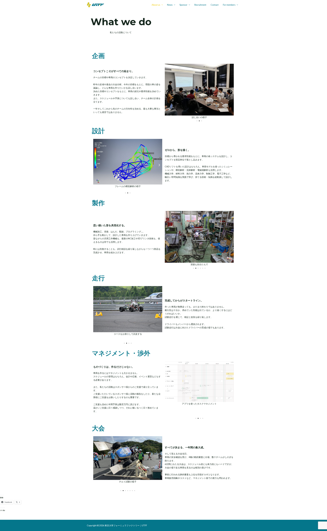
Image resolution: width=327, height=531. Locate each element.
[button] (167, 91)
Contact (215, 4)
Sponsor (183, 4)
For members (229, 4)
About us (156, 4)
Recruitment (200, 4)
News (170, 4)
